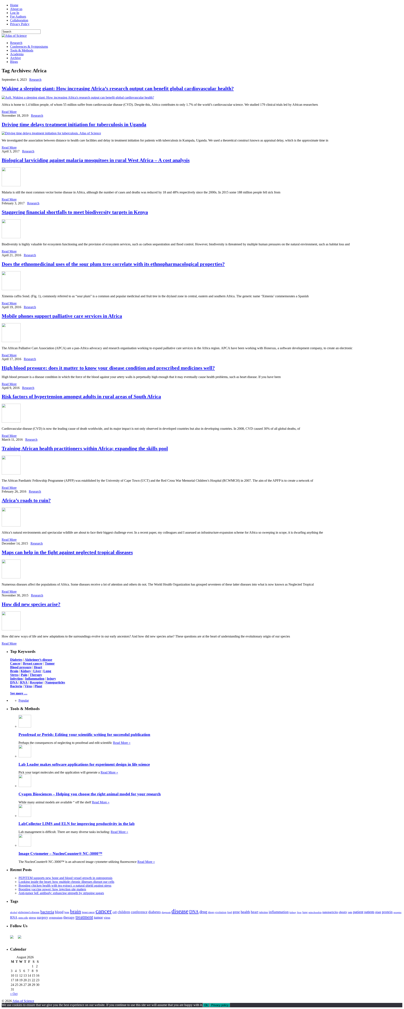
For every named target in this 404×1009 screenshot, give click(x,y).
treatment (84, 917)
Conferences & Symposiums (29, 46)
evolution (220, 912)
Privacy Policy (19, 24)
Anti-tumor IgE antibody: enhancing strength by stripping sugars (61, 893)
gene (236, 912)
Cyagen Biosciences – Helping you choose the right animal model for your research (90, 794)
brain (75, 911)
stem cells (23, 917)
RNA (13, 917)
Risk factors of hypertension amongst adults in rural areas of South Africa (81, 396)
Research (16, 43)
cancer (104, 911)
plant (378, 912)
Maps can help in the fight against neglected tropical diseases (67, 552)
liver (299, 912)
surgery (42, 917)
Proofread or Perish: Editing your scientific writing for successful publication (84, 734)
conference (139, 912)
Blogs (14, 61)
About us (16, 9)
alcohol (13, 912)
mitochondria (315, 912)
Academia (17, 54)
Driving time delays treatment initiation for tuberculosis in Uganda (74, 124)
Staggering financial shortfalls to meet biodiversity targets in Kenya (75, 212)
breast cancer (88, 912)
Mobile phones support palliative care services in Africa (62, 316)
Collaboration (19, 20)
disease (179, 911)
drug (203, 912)
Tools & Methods (21, 50)
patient (358, 912)
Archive (15, 58)
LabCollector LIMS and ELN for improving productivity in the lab (77, 823)
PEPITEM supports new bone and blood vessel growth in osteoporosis (65, 878)
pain (350, 912)
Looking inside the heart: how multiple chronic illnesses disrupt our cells (66, 881)
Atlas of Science (23, 1001)
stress (32, 917)
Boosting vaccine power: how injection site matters (52, 889)
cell (115, 912)
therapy (69, 917)
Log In (14, 13)
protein (387, 912)
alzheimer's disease (29, 912)
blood (59, 912)
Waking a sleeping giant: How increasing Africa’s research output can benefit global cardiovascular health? (118, 88)
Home (14, 5)
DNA (194, 911)
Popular (24, 700)
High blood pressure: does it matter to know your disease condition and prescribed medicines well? (108, 368)
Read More (9, 112)
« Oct (13, 994)
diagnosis (166, 912)
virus (107, 917)
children (124, 912)
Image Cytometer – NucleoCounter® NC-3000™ (60, 853)
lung (305, 912)
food (229, 912)
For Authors (18, 16)
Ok (206, 1005)
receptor (397, 912)
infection (263, 912)
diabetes (154, 912)
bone (66, 912)
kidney (293, 912)
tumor (98, 917)
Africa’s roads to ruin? (26, 500)
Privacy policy (220, 1005)
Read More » (121, 743)
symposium (55, 917)
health (245, 912)
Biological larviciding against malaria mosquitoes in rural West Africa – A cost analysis (96, 160)
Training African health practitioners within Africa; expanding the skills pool (85, 448)
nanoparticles (330, 912)
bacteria (47, 911)
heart (254, 912)
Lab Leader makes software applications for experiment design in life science (84, 764)
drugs (211, 912)
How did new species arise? (31, 604)
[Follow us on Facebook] (13, 938)
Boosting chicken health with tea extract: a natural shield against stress (65, 885)
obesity (343, 912)
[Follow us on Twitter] (21, 938)
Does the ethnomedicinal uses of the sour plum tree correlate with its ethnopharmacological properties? (113, 264)
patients (369, 912)
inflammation (279, 912)
